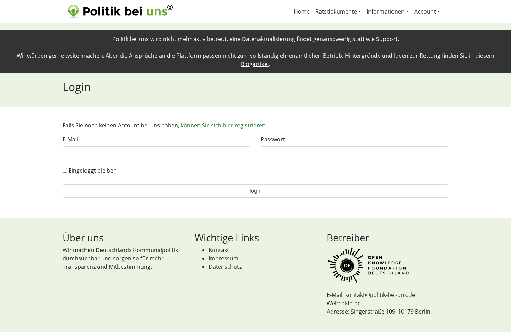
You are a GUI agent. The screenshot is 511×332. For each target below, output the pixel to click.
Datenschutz (225, 267)
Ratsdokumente (336, 11)
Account (425, 11)
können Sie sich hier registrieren (223, 125)
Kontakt (219, 250)
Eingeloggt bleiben (92, 170)
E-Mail (70, 139)
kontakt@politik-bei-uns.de (380, 295)
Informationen (386, 11)
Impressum (223, 258)
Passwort (273, 139)
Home (302, 11)
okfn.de (351, 303)
